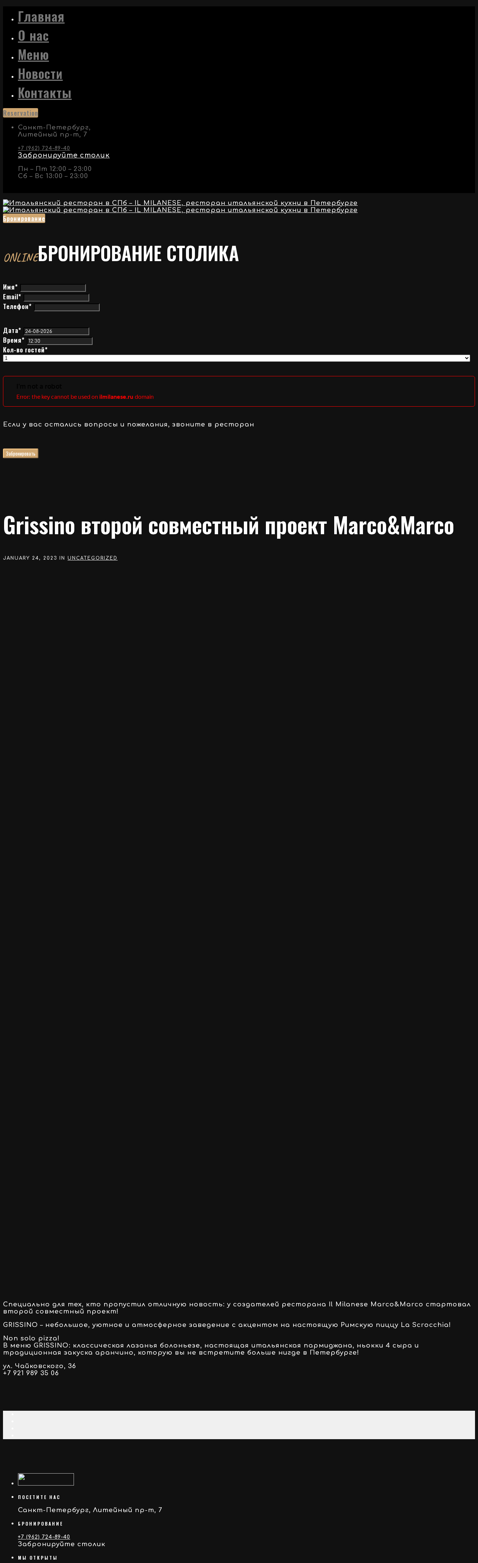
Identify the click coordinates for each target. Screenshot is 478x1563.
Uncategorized (93, 558)
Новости (40, 73)
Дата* (12, 330)
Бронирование (24, 218)
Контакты (45, 92)
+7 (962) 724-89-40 (44, 148)
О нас (33, 35)
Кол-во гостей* (25, 349)
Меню (33, 54)
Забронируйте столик (64, 155)
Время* (14, 340)
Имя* (10, 286)
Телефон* (17, 306)
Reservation (20, 112)
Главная (41, 15)
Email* (12, 296)
